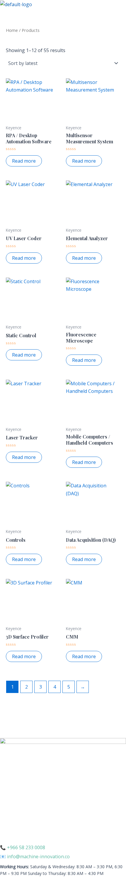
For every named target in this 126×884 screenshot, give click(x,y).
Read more (24, 161)
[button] (63, 14)
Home (12, 30)
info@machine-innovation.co (38, 856)
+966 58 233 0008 (26, 847)
